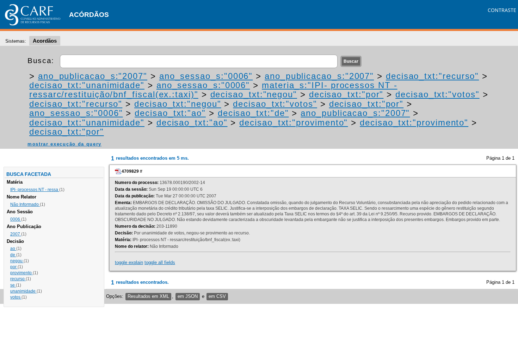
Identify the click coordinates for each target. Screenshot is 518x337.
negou (17, 260)
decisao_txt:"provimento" (293, 122)
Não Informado (25, 204)
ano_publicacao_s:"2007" (92, 76)
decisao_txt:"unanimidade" (86, 85)
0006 (15, 219)
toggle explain (129, 262)
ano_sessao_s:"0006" (206, 76)
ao (13, 248)
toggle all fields (159, 262)
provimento (21, 272)
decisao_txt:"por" (346, 94)
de (13, 254)
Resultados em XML (148, 296)
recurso (18, 278)
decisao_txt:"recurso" (432, 76)
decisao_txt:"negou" (253, 94)
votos (15, 297)
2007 (15, 234)
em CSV (217, 296)
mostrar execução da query (64, 144)
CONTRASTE (502, 10)
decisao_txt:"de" (253, 113)
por (14, 266)
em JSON (188, 296)
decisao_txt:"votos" (437, 94)
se (13, 285)
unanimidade (23, 291)
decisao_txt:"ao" (170, 113)
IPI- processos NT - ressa (34, 189)
